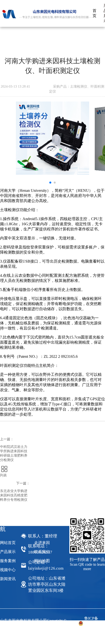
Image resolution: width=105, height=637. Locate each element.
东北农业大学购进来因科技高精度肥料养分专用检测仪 (13, 495)
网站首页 (8, 543)
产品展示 (8, 552)
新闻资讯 (8, 579)
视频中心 (8, 570)
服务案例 (8, 561)
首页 (94, 13)
